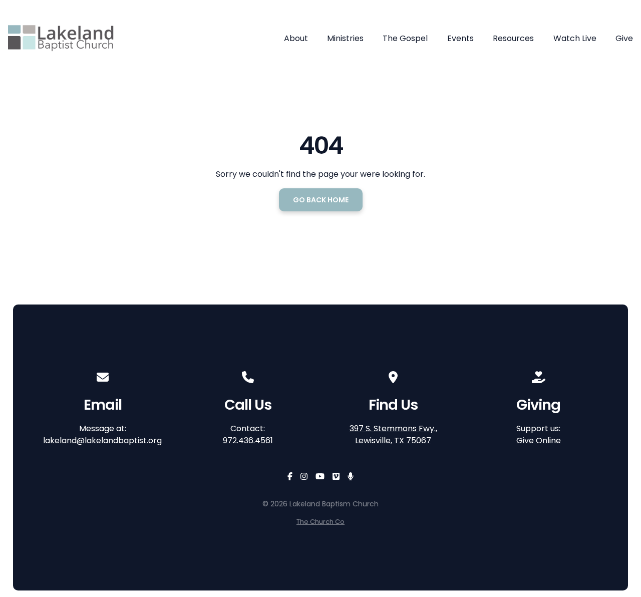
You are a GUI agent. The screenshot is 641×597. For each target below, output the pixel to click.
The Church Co (320, 521)
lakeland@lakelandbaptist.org (102, 440)
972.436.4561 (248, 440)
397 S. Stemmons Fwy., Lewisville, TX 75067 (393, 434)
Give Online (538, 440)
